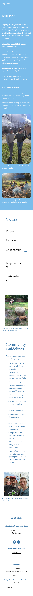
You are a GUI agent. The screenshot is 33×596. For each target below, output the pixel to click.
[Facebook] (14, 542)
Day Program (16, 533)
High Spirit (6, 4)
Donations (16, 568)
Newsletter (16, 575)
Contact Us (9, 587)
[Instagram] (18, 542)
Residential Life (17, 530)
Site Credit (16, 582)
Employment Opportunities (16, 571)
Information (16, 552)
